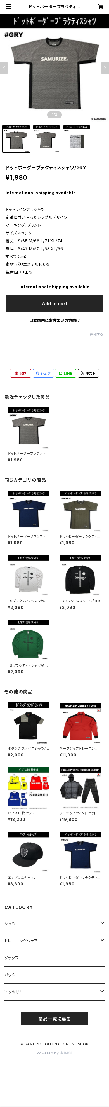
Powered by (48, 1053)
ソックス (11, 957)
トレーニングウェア (21, 940)
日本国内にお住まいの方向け (54, 320)
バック (9, 974)
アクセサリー (15, 991)
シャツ (9, 923)
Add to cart (54, 303)
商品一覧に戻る (54, 1019)
